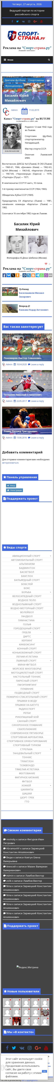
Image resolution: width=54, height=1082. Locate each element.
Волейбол (27, 612)
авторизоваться (10, 462)
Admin (14, 110)
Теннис (27, 757)
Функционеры (13, 85)
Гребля (26, 632)
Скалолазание (27, 729)
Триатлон (27, 761)
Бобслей (27, 584)
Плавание (26, 688)
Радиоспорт (27, 708)
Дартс (27, 636)
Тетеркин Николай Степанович (23, 394)
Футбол (27, 781)
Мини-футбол (27, 664)
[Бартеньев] (26, 1021)
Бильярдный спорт (27, 580)
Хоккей (26, 785)
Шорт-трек (27, 797)
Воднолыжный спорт (27, 604)
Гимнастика (26, 620)
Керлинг (27, 640)
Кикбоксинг (27, 644)
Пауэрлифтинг (27, 684)
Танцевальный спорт (27, 753)
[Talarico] (26, 1002)
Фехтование (27, 773)
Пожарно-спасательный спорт (27, 696)
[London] (7, 1002)
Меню (10, 59)
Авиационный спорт (26, 555)
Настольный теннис (27, 676)
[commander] (35, 1012)
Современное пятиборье (26, 733)
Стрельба (26, 749)
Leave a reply (37, 364)
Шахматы (27, 789)
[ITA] (7, 1021)
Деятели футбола (15, 80)
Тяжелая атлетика (27, 769)
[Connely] (16, 1012)
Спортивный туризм (27, 745)
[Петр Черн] (45, 1002)
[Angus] (16, 1002)
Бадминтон (27, 568)
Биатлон (27, 576)
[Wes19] (45, 1012)
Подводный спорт (26, 692)
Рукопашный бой (27, 717)
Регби (27, 712)
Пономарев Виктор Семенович (22, 358)
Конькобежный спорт (27, 652)
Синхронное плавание (27, 725)
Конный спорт (27, 648)
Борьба (26, 592)
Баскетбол (27, 572)
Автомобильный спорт (27, 559)
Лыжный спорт (26, 660)
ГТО (27, 801)
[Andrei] (35, 1021)
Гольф (27, 624)
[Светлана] (26, 1012)
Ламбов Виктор (34, 875)
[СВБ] (45, 1021)
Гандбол (27, 616)
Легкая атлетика (27, 656)
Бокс (27, 588)
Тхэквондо (27, 765)
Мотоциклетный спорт (27, 672)
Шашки (27, 793)
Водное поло (27, 600)
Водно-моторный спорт (27, 608)
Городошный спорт (27, 628)
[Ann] (7, 1012)
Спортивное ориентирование (27, 741)
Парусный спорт (27, 680)
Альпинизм (27, 563)
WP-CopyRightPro (29, 1080)
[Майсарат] (16, 1021)
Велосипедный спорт (27, 596)
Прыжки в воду (27, 700)
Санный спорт (27, 721)
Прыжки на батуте (27, 704)
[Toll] (35, 1002)
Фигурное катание (27, 777)
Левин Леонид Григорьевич (20, 431)
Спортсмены (36, 80)
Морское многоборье (27, 668)
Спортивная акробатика (27, 737)
